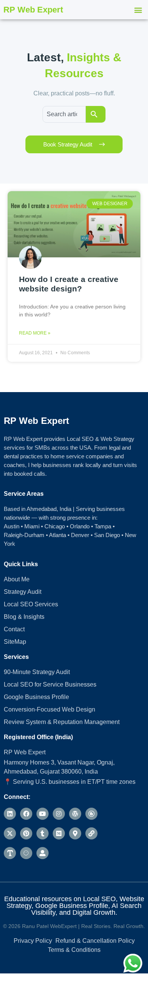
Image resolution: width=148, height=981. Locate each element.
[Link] (91, 833)
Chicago (54, 526)
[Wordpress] (75, 814)
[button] (138, 9)
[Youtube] (42, 814)
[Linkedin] (10, 814)
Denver (80, 535)
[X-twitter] (10, 833)
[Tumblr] (42, 833)
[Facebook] (26, 814)
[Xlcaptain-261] (10, 853)
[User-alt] (42, 853)
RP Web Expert (33, 9)
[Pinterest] (26, 833)
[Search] (95, 114)
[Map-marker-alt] (75, 833)
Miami (31, 526)
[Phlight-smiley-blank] (26, 853)
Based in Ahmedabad (30, 509)
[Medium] (59, 833)
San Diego (107, 535)
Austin (11, 526)
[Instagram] (59, 814)
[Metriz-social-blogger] (91, 814)
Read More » (34, 333)
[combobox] (64, 114)
